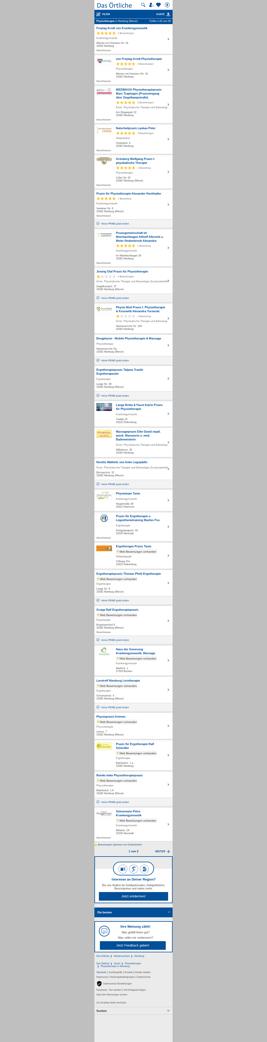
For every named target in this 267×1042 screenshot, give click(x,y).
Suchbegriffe (115, 972)
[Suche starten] (143, 5)
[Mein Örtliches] (152, 5)
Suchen (101, 1010)
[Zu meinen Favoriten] (159, 5)
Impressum (102, 977)
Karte (160, 14)
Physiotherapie (133, 963)
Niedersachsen (122, 956)
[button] (114, 984)
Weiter (160, 851)
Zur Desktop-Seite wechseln (111, 1002)
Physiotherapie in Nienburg (115, 966)
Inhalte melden (143, 972)
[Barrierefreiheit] (168, 5)
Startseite (101, 972)
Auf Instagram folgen (135, 990)
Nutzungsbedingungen (122, 977)
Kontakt (129, 972)
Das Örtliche (102, 956)
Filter (106, 14)
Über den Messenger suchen (111, 994)
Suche (117, 963)
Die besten (104, 912)
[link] (168, 14)
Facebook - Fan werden (109, 990)
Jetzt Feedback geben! (132, 945)
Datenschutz (144, 977)
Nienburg (139, 956)
